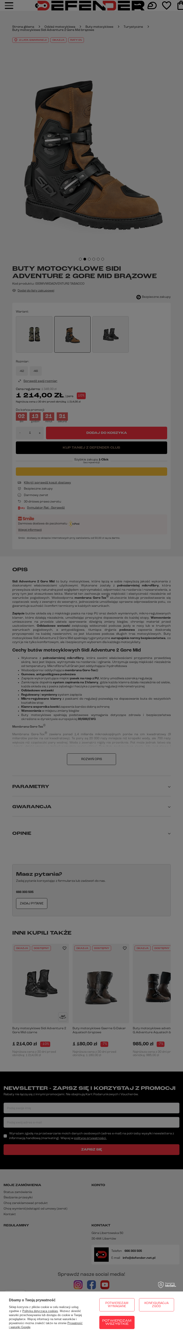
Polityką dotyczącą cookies (40, 1311)
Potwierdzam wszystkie (116, 1322)
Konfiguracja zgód (156, 1305)
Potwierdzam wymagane (116, 1305)
